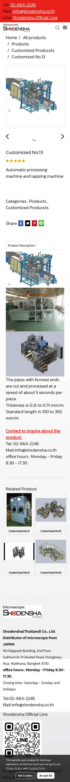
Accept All (45, 775)
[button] (56, 28)
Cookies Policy (37, 768)
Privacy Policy (14, 768)
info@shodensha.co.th (36, 450)
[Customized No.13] (35, 96)
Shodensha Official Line (35, 17)
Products (38, 201)
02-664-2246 (22, 698)
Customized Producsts (27, 207)
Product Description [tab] (21, 245)
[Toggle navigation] (65, 27)
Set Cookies (25, 775)
